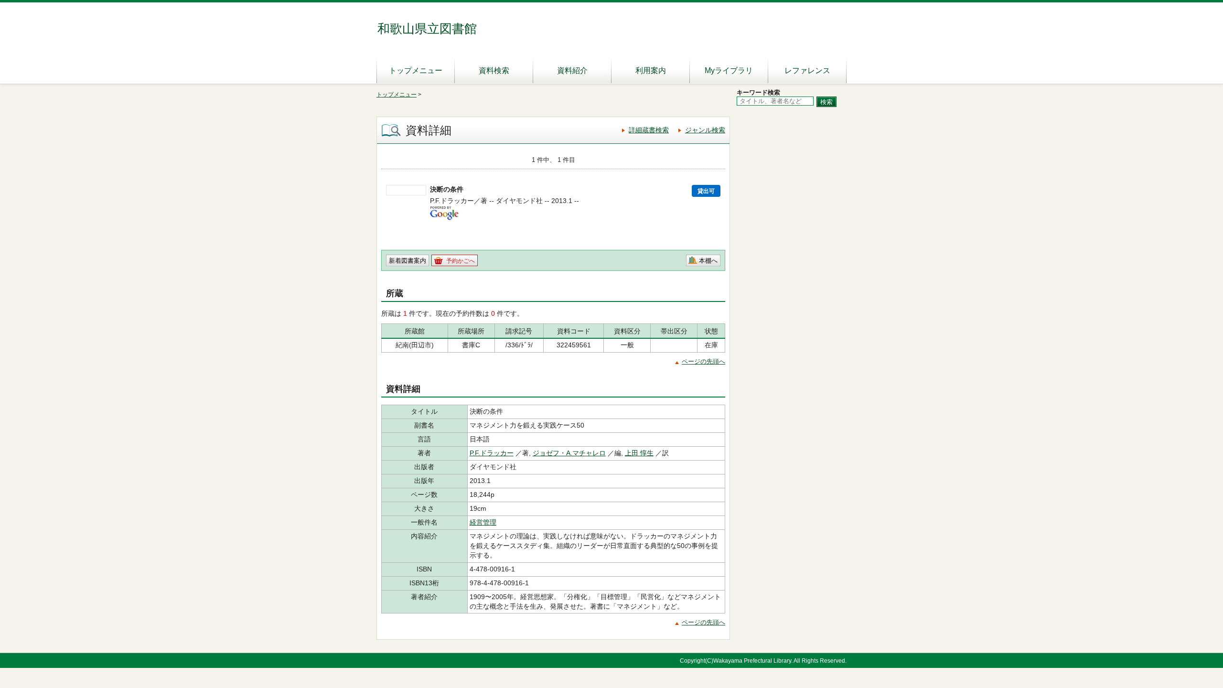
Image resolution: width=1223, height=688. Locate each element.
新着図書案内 (407, 260)
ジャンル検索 (705, 130)
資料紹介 (572, 70)
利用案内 (650, 70)
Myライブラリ (729, 70)
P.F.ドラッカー (492, 453)
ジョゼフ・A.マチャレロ (569, 453)
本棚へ (708, 260)
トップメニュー (415, 70)
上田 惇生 (639, 453)
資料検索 (494, 70)
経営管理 (483, 522)
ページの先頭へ (703, 361)
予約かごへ (460, 261)
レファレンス (807, 70)
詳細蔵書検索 (649, 130)
